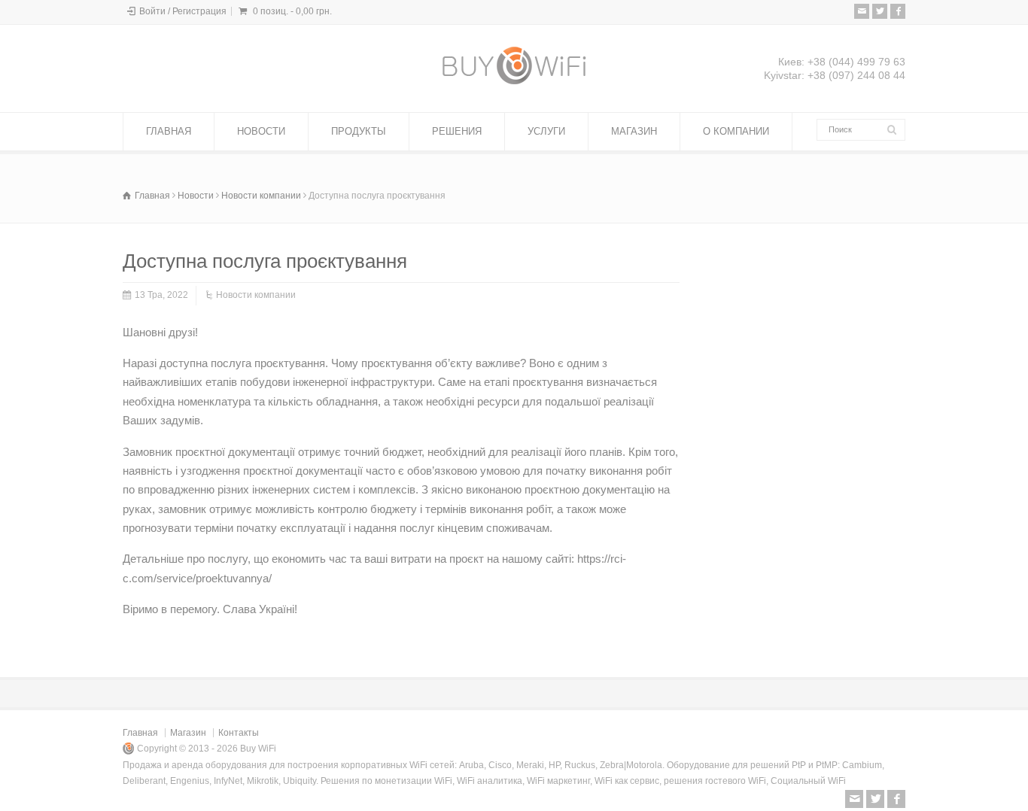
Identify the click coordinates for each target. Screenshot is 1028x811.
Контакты (238, 732)
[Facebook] (897, 11)
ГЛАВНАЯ (168, 131)
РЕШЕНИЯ (457, 131)
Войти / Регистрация (183, 11)
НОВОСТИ (261, 131)
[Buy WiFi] (514, 83)
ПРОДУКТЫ (358, 131)
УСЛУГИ (546, 131)
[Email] (861, 11)
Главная (140, 732)
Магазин (188, 732)
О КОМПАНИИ (736, 131)
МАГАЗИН (634, 131)
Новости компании (256, 295)
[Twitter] (879, 11)
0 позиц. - (292, 11)
